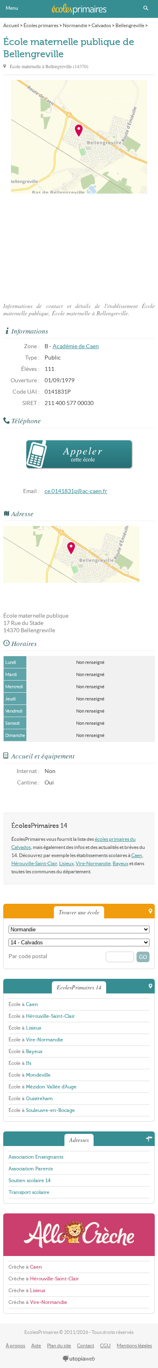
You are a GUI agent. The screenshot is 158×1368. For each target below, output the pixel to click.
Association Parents (31, 1169)
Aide (36, 1345)
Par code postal (28, 956)
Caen (136, 855)
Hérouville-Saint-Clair (34, 863)
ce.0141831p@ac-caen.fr (76, 491)
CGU (105, 1345)
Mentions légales (134, 1345)
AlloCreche (79, 1234)
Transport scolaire (29, 1192)
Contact (85, 1345)
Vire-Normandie (93, 863)
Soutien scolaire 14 (30, 1180)
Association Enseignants (36, 1157)
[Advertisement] (79, 245)
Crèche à (25, 1267)
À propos (15, 1345)
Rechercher (146, 8)
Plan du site (59, 1345)
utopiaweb (79, 1359)
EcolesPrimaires (79, 9)
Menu (12, 8)
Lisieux (66, 863)
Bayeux (120, 863)
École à (23, 1004)
